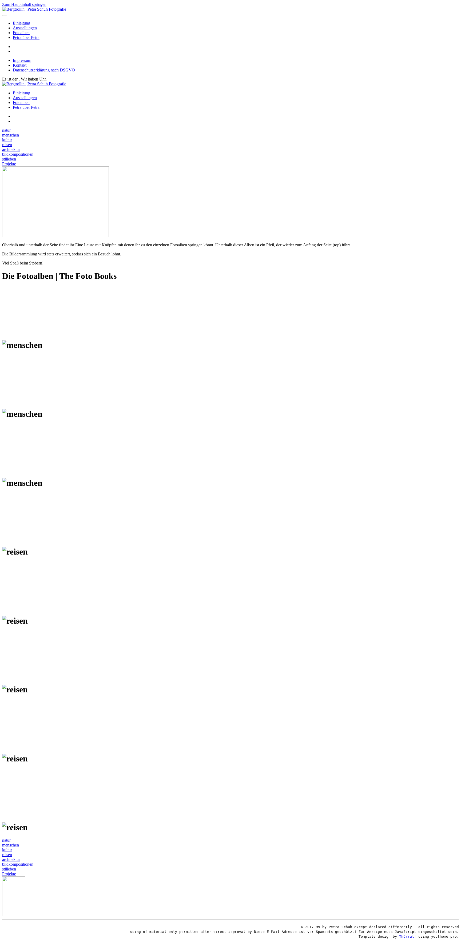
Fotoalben (21, 32)
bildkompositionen (17, 154)
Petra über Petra (26, 37)
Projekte (9, 164)
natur (6, 130)
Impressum (22, 60)
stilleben (9, 159)
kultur (7, 140)
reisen (7, 144)
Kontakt (19, 65)
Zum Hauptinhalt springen (24, 4)
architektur (11, 149)
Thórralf (407, 936)
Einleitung (21, 23)
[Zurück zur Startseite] (34, 9)
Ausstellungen (25, 28)
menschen (10, 135)
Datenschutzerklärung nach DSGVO (44, 70)
